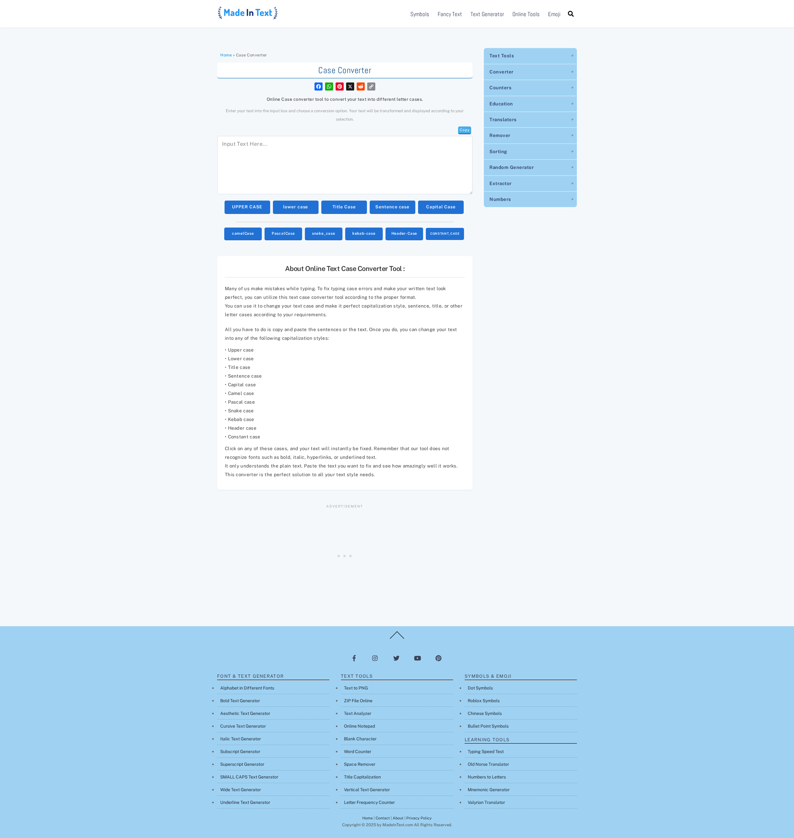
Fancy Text (450, 14)
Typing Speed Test (486, 751)
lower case (295, 206)
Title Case (344, 206)
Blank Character (360, 738)
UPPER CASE (247, 206)
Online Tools (526, 14)
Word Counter (357, 751)
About (398, 818)
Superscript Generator (242, 764)
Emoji (554, 14)
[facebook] (354, 658)
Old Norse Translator (488, 764)
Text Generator (487, 14)
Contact (383, 818)
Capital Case (441, 206)
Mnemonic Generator (489, 789)
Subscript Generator (240, 751)
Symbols (419, 14)
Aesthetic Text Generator (245, 713)
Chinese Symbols (485, 713)
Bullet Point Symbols (488, 726)
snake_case (323, 233)
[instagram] (375, 658)
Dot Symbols (480, 687)
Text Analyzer (357, 713)
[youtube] (417, 658)
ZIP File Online (358, 700)
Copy (464, 130)
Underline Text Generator (245, 802)
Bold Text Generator (240, 700)
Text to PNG (356, 687)
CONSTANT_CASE (444, 233)
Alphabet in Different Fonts (247, 687)
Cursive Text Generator (243, 726)
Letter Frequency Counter (369, 802)
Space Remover (359, 764)
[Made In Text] (248, 17)
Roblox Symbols (484, 700)
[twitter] (396, 658)
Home (226, 55)
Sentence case (392, 206)
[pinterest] (438, 658)
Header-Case (404, 233)
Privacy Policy (419, 818)
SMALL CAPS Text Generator (249, 776)
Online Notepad (359, 726)
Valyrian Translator (486, 802)
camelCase (243, 233)
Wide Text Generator (240, 789)
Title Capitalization (362, 776)
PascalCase (283, 233)
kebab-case (364, 233)
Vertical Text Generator (367, 789)
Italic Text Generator (240, 738)
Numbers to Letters (487, 776)
